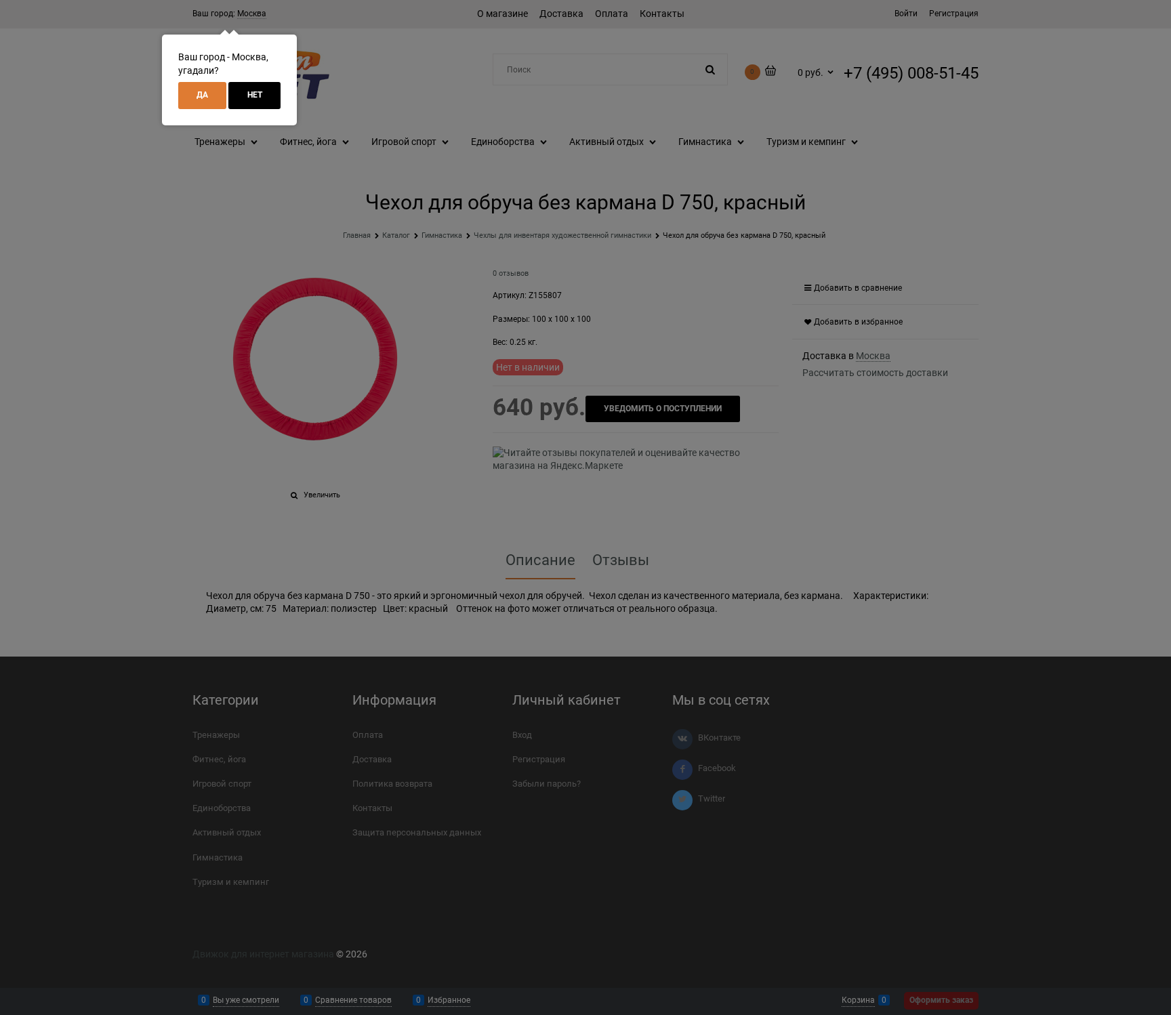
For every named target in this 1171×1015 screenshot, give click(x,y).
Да (202, 95)
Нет (254, 95)
